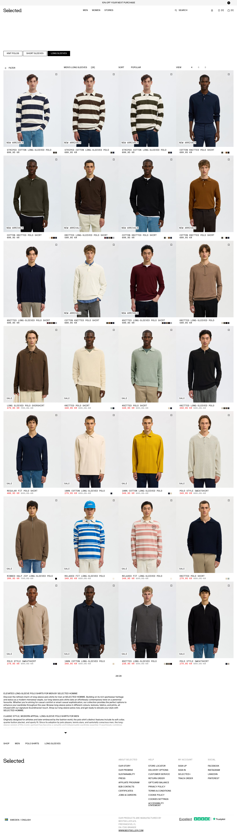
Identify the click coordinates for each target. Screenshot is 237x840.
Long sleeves (53, 744)
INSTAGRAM (214, 770)
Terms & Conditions (159, 791)
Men (85, 10)
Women (96, 10)
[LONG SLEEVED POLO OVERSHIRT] (32, 364)
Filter (12, 68)
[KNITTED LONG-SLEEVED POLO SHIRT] (90, 194)
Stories (108, 10)
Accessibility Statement (156, 804)
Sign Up (182, 766)
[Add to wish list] (56, 74)
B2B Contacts (126, 787)
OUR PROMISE (125, 770)
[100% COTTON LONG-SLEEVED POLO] (90, 449)
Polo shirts (32, 744)
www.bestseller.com (130, 830)
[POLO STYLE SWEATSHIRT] (205, 449)
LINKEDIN (213, 774)
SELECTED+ (184, 774)
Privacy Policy (156, 787)
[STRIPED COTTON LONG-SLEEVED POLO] (32, 108)
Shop (6, 744)
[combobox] (144, 67)
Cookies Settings (158, 799)
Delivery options (158, 770)
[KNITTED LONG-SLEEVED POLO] (205, 279)
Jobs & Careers (127, 795)
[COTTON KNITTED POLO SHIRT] (205, 108)
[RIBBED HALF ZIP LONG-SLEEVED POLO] (32, 534)
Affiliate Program (128, 782)
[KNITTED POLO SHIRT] (90, 364)
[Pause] (229, 3)
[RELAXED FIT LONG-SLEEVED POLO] (90, 534)
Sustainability (126, 774)
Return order (156, 778)
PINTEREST (213, 778)
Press (121, 778)
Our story (124, 766)
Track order (185, 778)
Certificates (125, 791)
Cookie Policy (156, 795)
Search (183, 10)
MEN (17, 744)
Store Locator (157, 766)
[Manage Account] (212, 10)
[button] (32, 108)
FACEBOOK (213, 766)
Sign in (182, 770)
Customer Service (159, 774)
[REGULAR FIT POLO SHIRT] (32, 449)
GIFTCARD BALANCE (158, 782)
